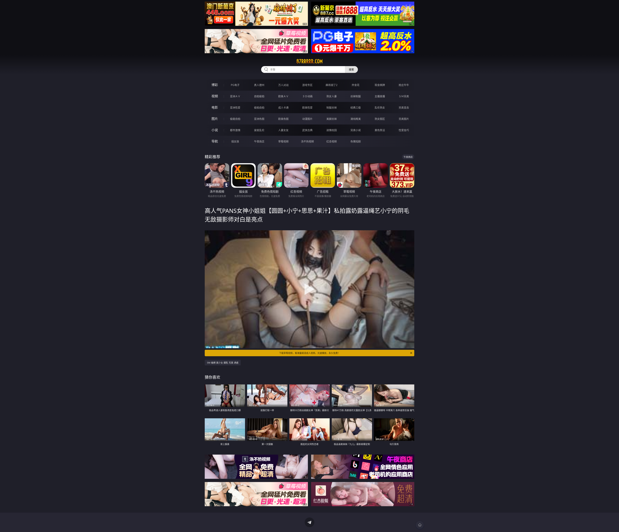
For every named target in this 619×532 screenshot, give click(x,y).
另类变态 (404, 107)
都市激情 (235, 130)
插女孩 (235, 141)
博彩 (214, 85)
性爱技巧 (404, 130)
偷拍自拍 (259, 107)
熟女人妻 (331, 96)
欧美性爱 (307, 107)
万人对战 (283, 85)
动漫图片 (307, 119)
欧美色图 (283, 119)
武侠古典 (307, 130)
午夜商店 (259, 141)
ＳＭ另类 (404, 96)
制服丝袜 (331, 107)
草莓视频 (283, 141)
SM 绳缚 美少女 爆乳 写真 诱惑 (222, 362)
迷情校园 (331, 130)
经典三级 (355, 107)
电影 (214, 107)
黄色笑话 (380, 130)
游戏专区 (307, 85)
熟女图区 (380, 119)
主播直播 (380, 96)
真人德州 (259, 85)
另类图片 (404, 119)
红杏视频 (331, 141)
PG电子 (235, 85)
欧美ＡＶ (283, 96)
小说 (214, 130)
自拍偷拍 (259, 96)
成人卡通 (283, 107)
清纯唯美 (355, 119)
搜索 (351, 69)
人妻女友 (283, 130)
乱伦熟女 (380, 107)
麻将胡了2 (331, 85)
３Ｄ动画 (307, 96)
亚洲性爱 (235, 107)
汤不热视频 (307, 141)
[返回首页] (420, 525)
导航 (214, 141)
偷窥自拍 (235, 119)
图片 (214, 119)
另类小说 (355, 130)
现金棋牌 (380, 85)
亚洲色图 (259, 119)
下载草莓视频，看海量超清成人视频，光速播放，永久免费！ (309, 352)
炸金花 (355, 85)
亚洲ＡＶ (235, 96)
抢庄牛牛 (404, 85)
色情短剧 (355, 141)
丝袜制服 (355, 96)
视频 (214, 96)
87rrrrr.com (309, 61)
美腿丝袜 (331, 119)
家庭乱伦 (259, 130)
